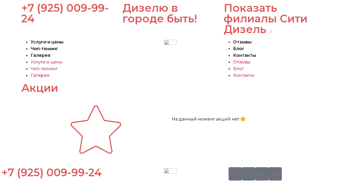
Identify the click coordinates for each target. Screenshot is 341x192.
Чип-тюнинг (44, 48)
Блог (238, 48)
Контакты (244, 55)
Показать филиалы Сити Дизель (265, 18)
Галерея (40, 55)
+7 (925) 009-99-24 (65, 13)
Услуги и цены (47, 42)
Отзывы (242, 42)
